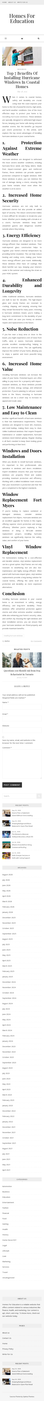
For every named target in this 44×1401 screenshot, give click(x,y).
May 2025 (6, 955)
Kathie (7, 641)
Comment (7, 747)
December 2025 (9, 917)
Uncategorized (8, 1277)
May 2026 (6, 890)
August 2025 (7, 939)
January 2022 (7, 1121)
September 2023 (9, 1062)
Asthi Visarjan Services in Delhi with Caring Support (21, 856)
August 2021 (7, 1148)
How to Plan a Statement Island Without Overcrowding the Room (22, 814)
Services (5, 1267)
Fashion (5, 1208)
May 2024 (6, 1019)
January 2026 (7, 912)
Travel (5, 1272)
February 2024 (8, 1035)
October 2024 (8, 993)
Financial (5, 1213)
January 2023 (7, 1105)
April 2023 (6, 1089)
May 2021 (6, 1164)
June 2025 (6, 950)
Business (22, 69)
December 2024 (9, 982)
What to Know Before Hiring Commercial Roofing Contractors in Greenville (22, 846)
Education (6, 1197)
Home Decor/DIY (9, 1240)
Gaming (5, 1224)
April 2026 (6, 896)
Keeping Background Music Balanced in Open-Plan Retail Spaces (22, 825)
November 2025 (9, 923)
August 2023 (7, 1068)
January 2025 (7, 976)
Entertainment (8, 1202)
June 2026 (6, 885)
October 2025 (8, 928)
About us (6, 1333)
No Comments (36, 641)
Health (5, 1229)
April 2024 (6, 1025)
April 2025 (6, 960)
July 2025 (6, 944)
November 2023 (9, 1052)
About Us (12, 2)
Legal (4, 1245)
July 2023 (6, 1073)
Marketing (6, 1261)
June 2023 (6, 1078)
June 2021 (6, 1159)
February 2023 (8, 1100)
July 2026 (6, 880)
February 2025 (8, 971)
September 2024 (9, 998)
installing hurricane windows (13, 636)
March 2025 (7, 966)
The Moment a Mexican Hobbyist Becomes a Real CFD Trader (22, 835)
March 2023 (7, 1095)
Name (5, 702)
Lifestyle (5, 1251)
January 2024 (7, 1041)
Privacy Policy (7, 1349)
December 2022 (9, 1111)
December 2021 (9, 1127)
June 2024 (6, 1014)
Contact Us (6, 1338)
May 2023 (6, 1084)
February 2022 (8, 1116)
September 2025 (9, 933)
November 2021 (9, 1132)
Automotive (7, 1186)
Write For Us (22, 2)
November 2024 (9, 987)
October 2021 (8, 1138)
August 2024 (7, 1003)
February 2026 (8, 907)
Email (5, 714)
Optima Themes (28, 1397)
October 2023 (8, 1057)
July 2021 (6, 1154)
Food (4, 1218)
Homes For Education (22, 18)
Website (5, 725)
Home (4, 2)
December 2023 (9, 1046)
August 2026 (7, 874)
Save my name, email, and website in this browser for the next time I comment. (18, 741)
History (5, 1234)
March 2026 (7, 901)
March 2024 (7, 1030)
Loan (4, 1256)
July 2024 (6, 1009)
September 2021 (9, 1143)
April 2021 (6, 1170)
